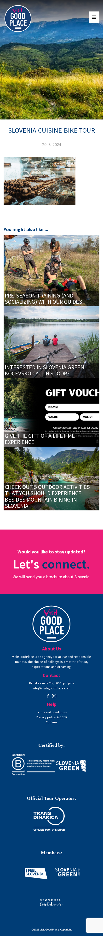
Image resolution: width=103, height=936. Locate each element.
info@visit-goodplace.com (51, 688)
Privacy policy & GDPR (51, 717)
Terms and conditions (51, 712)
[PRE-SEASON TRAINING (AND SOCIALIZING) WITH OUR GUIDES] (51, 270)
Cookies (51, 722)
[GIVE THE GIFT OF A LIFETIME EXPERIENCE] (51, 411)
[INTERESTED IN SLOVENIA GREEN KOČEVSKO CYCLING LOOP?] (51, 341)
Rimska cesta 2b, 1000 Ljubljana (51, 683)
